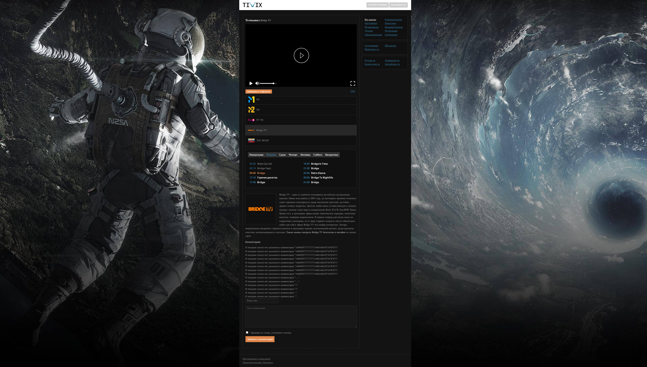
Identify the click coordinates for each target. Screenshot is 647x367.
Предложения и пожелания (256, 358)
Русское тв (370, 60)
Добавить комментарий (260, 339)
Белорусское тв (372, 64)
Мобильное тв (372, 49)
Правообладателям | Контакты (258, 362)
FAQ (353, 91)
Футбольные (391, 30)
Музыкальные (372, 27)
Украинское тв (392, 60)
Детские (369, 30)
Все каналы (370, 19)
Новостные (390, 23)
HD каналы (390, 45)
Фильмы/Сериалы (394, 27)
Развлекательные (393, 19)
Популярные (371, 23)
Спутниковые (371, 45)
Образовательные (373, 34)
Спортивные (391, 34)
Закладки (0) (398, 5)
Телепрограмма (377, 5)
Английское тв (392, 64)
